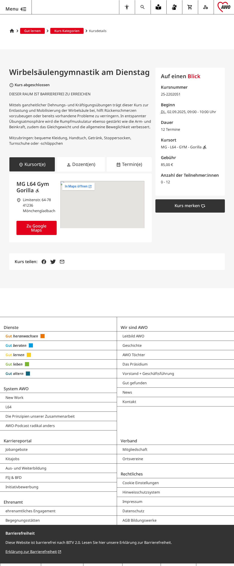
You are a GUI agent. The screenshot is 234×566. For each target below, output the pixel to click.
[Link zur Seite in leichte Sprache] (158, 7)
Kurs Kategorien (67, 31)
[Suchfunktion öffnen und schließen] (143, 7)
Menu (12, 9)
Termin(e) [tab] (129, 164)
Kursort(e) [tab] (32, 164)
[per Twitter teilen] (53, 262)
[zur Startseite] (224, 7)
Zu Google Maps (36, 228)
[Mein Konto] (206, 7)
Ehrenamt (13, 502)
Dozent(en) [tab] (80, 164)
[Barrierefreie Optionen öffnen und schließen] (127, 7)
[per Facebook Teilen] (44, 262)
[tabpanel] (80, 208)
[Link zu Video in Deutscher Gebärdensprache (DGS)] (174, 7)
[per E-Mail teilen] (62, 262)
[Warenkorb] (190, 7)
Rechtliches (132, 474)
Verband (129, 440)
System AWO (16, 388)
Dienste (11, 327)
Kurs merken (190, 206)
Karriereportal (18, 440)
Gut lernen (32, 31)
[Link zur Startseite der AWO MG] (12, 31)
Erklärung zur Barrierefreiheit (31, 551)
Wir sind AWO (134, 327)
